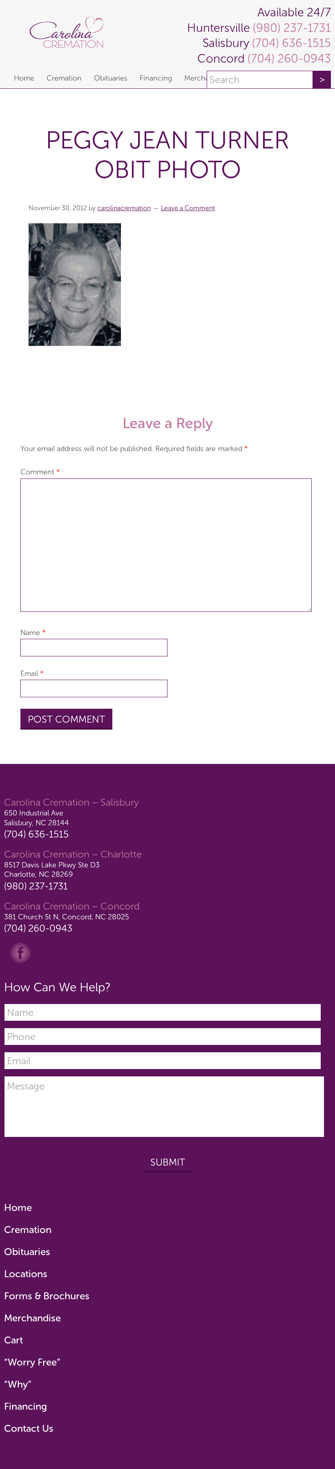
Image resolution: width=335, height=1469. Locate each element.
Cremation (27, 1229)
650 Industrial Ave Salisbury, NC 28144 (36, 818)
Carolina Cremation (70, 34)
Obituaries (27, 1252)
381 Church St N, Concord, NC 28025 (66, 916)
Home (18, 1207)
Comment (40, 471)
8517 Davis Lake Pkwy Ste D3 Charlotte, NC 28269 (52, 869)
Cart (13, 1340)
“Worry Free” (32, 1362)
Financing (25, 1406)
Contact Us (29, 1428)
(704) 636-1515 (290, 43)
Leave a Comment (188, 208)
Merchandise (32, 1318)
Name (33, 632)
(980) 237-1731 (290, 28)
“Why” (17, 1384)
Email (32, 673)
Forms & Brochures (46, 1296)
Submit (167, 1162)
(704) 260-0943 (288, 59)
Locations (25, 1274)
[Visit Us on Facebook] (20, 952)
